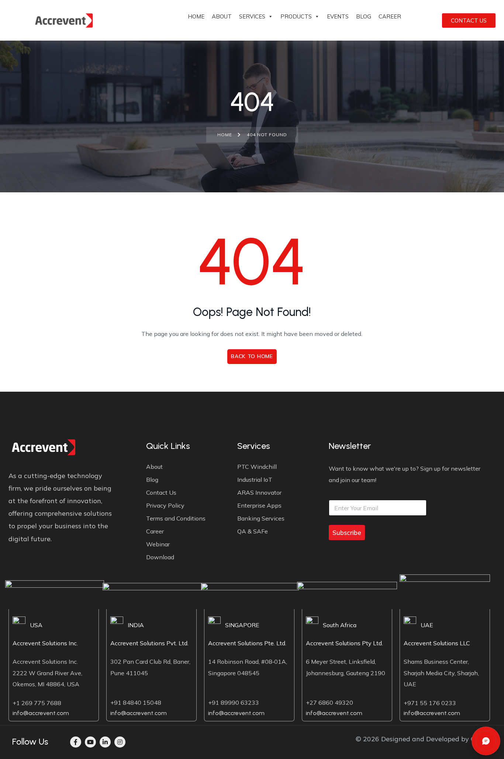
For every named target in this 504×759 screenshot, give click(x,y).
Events (338, 16)
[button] (486, 741)
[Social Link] (75, 742)
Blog (363, 16)
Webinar (158, 544)
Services (252, 16)
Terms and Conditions (176, 518)
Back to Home (252, 356)
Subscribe (346, 532)
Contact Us (161, 492)
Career (390, 16)
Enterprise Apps (259, 505)
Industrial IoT (254, 479)
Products (296, 16)
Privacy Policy (165, 505)
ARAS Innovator (259, 492)
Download (160, 557)
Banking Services (260, 518)
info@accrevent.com (41, 713)
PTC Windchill (257, 466)
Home (196, 16)
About (222, 16)
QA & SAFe (252, 531)
